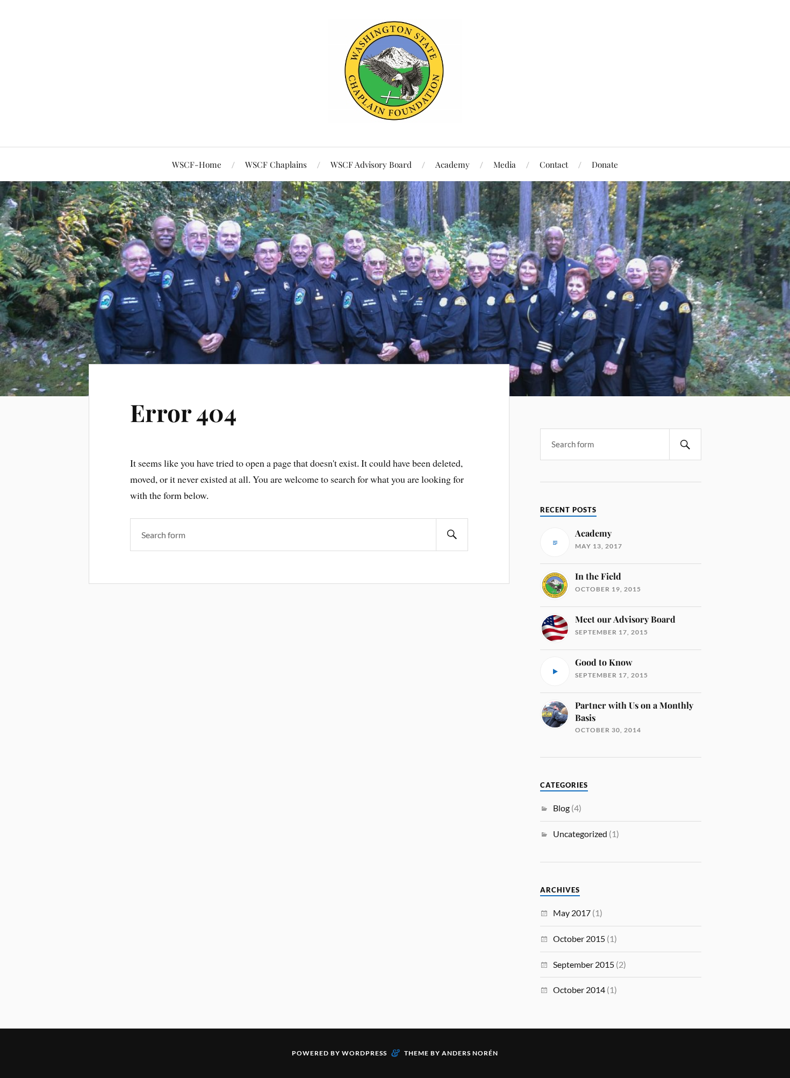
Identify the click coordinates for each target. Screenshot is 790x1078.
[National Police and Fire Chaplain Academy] (395, 114)
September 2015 (583, 964)
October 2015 (579, 938)
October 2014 (579, 989)
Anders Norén (470, 1053)
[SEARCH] (452, 534)
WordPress (364, 1053)
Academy (452, 164)
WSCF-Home (196, 164)
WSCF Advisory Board (371, 164)
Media (504, 164)
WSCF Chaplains (276, 164)
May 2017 (572, 913)
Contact (554, 164)
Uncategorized (580, 834)
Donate (605, 164)
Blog (561, 808)
